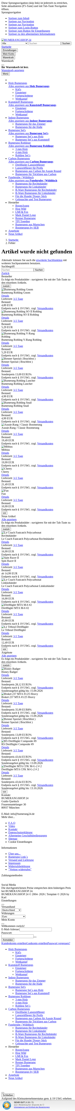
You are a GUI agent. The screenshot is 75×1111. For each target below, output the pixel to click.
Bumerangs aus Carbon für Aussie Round (38, 171)
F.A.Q (11, 822)
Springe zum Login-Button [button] (23, 27)
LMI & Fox (21, 211)
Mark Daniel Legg (25, 215)
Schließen (8, 1095)
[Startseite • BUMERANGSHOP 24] (16, 39)
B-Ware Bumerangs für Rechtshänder (36, 189)
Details (5, 295)
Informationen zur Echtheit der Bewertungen (32, 1107)
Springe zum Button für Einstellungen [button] (29, 30)
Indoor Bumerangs (18, 977)
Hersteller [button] (13, 202)
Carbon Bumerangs (19, 1008)
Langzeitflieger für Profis (29, 167)
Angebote (13, 230)
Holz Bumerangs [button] (17, 83)
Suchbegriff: (8, 266)
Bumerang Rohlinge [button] (19, 142)
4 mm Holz (21, 152)
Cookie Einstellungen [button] (20, 841)
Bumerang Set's (17, 986)
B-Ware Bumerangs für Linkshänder (35, 193)
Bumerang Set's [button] (17, 130)
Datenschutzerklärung (20, 832)
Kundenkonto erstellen (13, 943)
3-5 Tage (18, 298)
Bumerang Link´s (18, 856)
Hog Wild (20, 208)
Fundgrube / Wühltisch (21, 1024)
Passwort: (6, 932)
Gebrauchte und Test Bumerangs (33, 199)
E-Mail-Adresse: (10, 929)
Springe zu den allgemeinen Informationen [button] (31, 33)
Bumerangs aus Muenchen (30, 224)
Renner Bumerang (25, 218)
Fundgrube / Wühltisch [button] (21, 177)
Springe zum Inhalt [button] (18, 18)
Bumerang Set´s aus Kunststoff (32, 139)
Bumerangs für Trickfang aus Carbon (35, 174)
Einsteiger (20, 92)
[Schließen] (2, 64)
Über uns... (14, 853)
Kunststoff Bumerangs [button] (20, 101)
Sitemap (12, 838)
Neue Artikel (15, 233)
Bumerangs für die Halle (28, 127)
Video (11, 826)
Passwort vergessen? (58, 943)
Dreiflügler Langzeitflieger (30, 164)
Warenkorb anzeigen (12, 70)
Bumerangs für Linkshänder (30, 186)
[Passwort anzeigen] (35, 937)
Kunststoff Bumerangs (20, 964)
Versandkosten (45, 308)
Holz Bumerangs (17, 949)
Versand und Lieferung (21, 859)
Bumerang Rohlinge (19, 996)
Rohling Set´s (22, 155)
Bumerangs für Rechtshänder (31, 183)
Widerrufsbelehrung (19, 866)
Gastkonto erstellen (36, 943)
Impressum (14, 863)
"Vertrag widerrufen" (20, 869)
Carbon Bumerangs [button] (19, 158)
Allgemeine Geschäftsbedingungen (27, 835)
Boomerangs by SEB (27, 227)
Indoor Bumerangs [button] (18, 117)
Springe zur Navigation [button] (21, 21)
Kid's (18, 89)
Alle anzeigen (9, 519)
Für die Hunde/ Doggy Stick (31, 196)
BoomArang (22, 205)
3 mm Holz (21, 149)
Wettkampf (21, 98)
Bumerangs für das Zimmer (30, 123)
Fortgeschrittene (24, 95)
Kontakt (12, 829)
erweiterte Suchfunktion (49, 260)
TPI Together (22, 221)
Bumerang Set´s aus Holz (29, 136)
